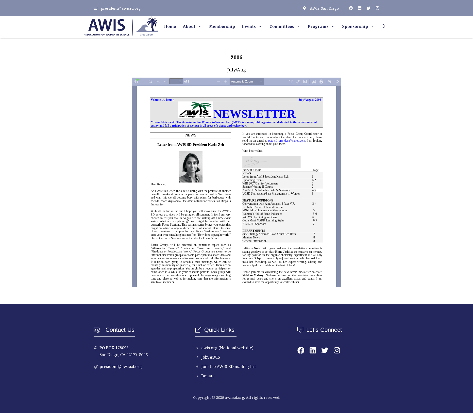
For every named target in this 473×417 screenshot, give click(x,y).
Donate (208, 376)
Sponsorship (355, 26)
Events (249, 26)
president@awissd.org (121, 8)
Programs (318, 26)
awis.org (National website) (227, 347)
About (189, 26)
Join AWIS (210, 357)
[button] (383, 26)
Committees (282, 26)
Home (170, 26)
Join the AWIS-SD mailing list (228, 366)
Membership (222, 26)
